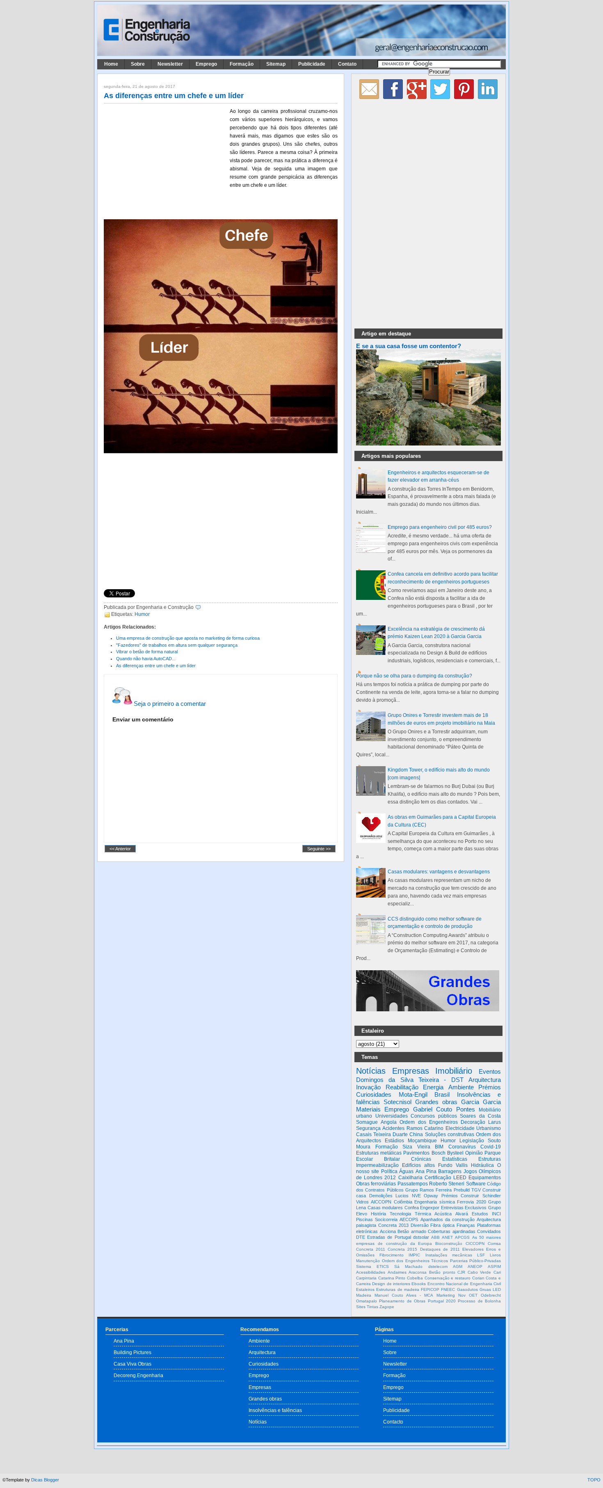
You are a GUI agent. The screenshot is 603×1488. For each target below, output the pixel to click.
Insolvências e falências (275, 1410)
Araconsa (418, 1272)
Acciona (388, 1231)
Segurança (368, 1128)
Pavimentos (416, 1153)
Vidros (362, 1201)
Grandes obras (436, 1101)
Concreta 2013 (393, 1225)
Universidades (391, 1116)
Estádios (394, 1141)
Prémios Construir (460, 1195)
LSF (481, 1255)
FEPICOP (430, 1289)
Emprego (206, 64)
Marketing (445, 1295)
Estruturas (489, 1159)
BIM (439, 1147)
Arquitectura (484, 1079)
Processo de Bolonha (479, 1301)
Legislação (471, 1141)
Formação (242, 64)
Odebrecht (491, 1295)
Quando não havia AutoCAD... (146, 658)
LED (497, 1289)
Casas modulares (385, 1207)
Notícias (371, 1070)
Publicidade (311, 64)
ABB (435, 1237)
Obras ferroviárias (376, 1184)
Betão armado (411, 1231)
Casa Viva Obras (132, 1363)
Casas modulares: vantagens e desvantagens (439, 872)
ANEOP (475, 1266)
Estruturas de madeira (397, 1289)
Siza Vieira (416, 1147)
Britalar (392, 1159)
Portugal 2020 (442, 1301)
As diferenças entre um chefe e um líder (174, 96)
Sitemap (276, 64)
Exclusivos (476, 1207)
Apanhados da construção (447, 1219)
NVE (416, 1195)
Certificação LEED (445, 1177)
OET (473, 1295)
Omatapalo (366, 1301)
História (378, 1213)
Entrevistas (452, 1207)
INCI (496, 1213)
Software (476, 1184)
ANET (447, 1237)
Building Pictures (132, 1352)
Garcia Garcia (481, 1101)
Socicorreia (386, 1219)
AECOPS (409, 1219)
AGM (457, 1266)
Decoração (473, 1122)
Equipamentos (484, 1177)
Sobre (138, 64)
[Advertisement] (165, 161)
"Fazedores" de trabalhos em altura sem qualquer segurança (177, 645)
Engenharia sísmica (434, 1201)
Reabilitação (402, 1087)
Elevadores (473, 1249)
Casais (364, 1134)
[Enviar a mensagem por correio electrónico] (202, 607)
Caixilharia (410, 1177)
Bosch (438, 1153)
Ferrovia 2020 (471, 1201)
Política (389, 1171)
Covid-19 (490, 1147)
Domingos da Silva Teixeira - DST (410, 1079)
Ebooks (418, 1283)
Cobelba (415, 1278)
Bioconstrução (448, 1243)
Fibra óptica (442, 1225)
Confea (411, 1207)
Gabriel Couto (432, 1109)
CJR (461, 1272)
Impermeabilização (377, 1165)
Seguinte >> (319, 848)
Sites (360, 1306)
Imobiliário (453, 1070)
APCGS (462, 1237)
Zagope (386, 1306)
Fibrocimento (391, 1255)
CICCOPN (475, 1243)
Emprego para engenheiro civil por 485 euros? (440, 527)
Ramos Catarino (425, 1128)
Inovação (368, 1087)
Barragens (449, 1171)
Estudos (480, 1213)
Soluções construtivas (449, 1134)
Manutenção (368, 1260)
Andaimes (397, 1272)
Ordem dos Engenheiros (428, 1122)
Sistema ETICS (372, 1266)
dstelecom (438, 1266)
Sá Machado (408, 1266)
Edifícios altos (418, 1165)
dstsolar (421, 1237)
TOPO (594, 1479)
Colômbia (403, 1201)
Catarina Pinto (392, 1278)
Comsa (494, 1243)
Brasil (442, 1094)
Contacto (393, 1421)
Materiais (368, 1109)
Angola (389, 1122)
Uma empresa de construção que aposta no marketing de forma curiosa (188, 638)
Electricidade (460, 1128)
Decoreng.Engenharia (138, 1375)
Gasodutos (467, 1289)
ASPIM (494, 1266)
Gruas (485, 1289)
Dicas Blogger (45, 1479)
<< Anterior (120, 848)
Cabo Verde (479, 1272)
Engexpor (429, 1207)
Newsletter (170, 64)
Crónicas (421, 1159)
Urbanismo (488, 1128)
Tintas (372, 1306)
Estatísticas (454, 1159)
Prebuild (462, 1189)
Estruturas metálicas (379, 1153)
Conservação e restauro (448, 1278)
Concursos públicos (434, 1116)
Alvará (461, 1213)
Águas (406, 1171)
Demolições (381, 1195)
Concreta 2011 (370, 1249)
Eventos (490, 1071)
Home (111, 64)
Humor (142, 614)
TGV (476, 1189)
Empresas (410, 1070)
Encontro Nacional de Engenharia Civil (464, 1283)
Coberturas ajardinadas (451, 1231)
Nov (462, 1295)
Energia (433, 1087)
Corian (478, 1278)
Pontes (465, 1109)
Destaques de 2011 (440, 1249)
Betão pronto (442, 1272)
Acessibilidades (370, 1272)
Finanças (466, 1225)
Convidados (489, 1231)
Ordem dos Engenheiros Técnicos (415, 1260)
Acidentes (393, 1128)
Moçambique (422, 1141)
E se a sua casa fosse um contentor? (408, 346)
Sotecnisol (397, 1101)
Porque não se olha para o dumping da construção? (414, 676)
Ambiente (461, 1087)
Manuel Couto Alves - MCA (404, 1295)
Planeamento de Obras (402, 1301)
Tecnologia (400, 1213)
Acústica (443, 1213)
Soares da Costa (480, 1116)
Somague (367, 1122)
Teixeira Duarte (390, 1134)
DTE (360, 1237)
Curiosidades (373, 1094)
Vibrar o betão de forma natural (147, 651)
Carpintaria (366, 1278)
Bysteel (455, 1153)
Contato (347, 64)
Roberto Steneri (446, 1184)
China (416, 1134)
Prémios (489, 1087)
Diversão (420, 1225)
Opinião (474, 1153)
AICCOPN (381, 1201)
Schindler (491, 1195)
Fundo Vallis (453, 1165)
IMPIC (414, 1255)
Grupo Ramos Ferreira (428, 1189)
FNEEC (448, 1289)
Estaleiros (365, 1289)
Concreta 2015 (402, 1249)
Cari (497, 1272)
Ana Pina (426, 1171)
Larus (494, 1122)
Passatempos (412, 1184)
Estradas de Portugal (389, 1237)
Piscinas (364, 1219)
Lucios (402, 1195)
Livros (495, 1255)
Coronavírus (462, 1147)
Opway (431, 1195)
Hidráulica (482, 1165)
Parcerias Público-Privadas (475, 1260)
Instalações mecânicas (448, 1255)
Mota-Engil (413, 1094)
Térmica (423, 1213)
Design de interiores (391, 1283)
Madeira (363, 1295)
